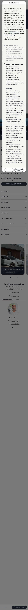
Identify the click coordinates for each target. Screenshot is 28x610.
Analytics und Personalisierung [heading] (14, 64)
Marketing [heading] (9, 88)
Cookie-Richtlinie (13, 33)
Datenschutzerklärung (9, 35)
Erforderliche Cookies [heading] (12, 45)
